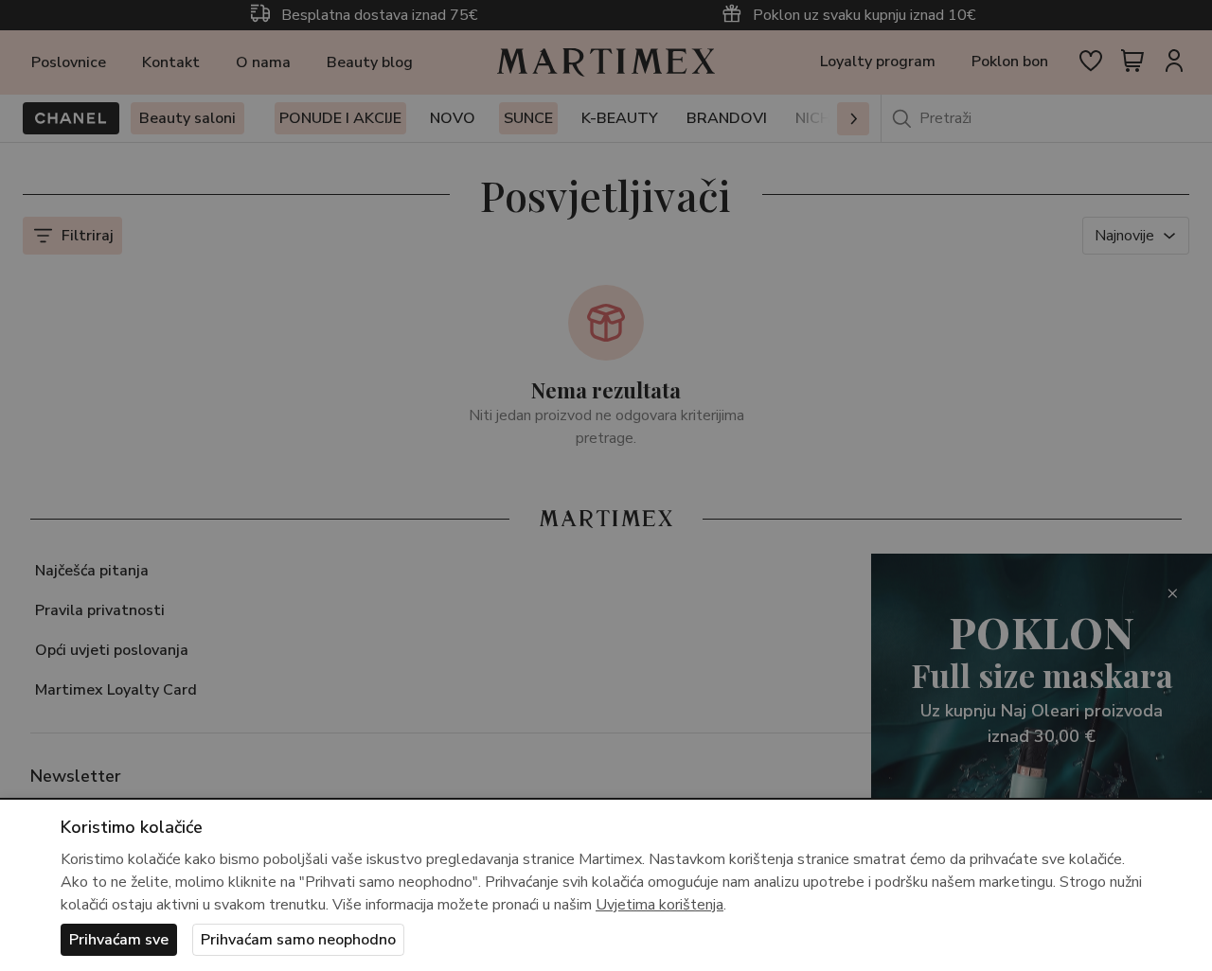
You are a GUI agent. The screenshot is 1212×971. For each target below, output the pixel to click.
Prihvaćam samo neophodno (298, 939)
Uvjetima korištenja (659, 904)
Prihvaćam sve (119, 939)
